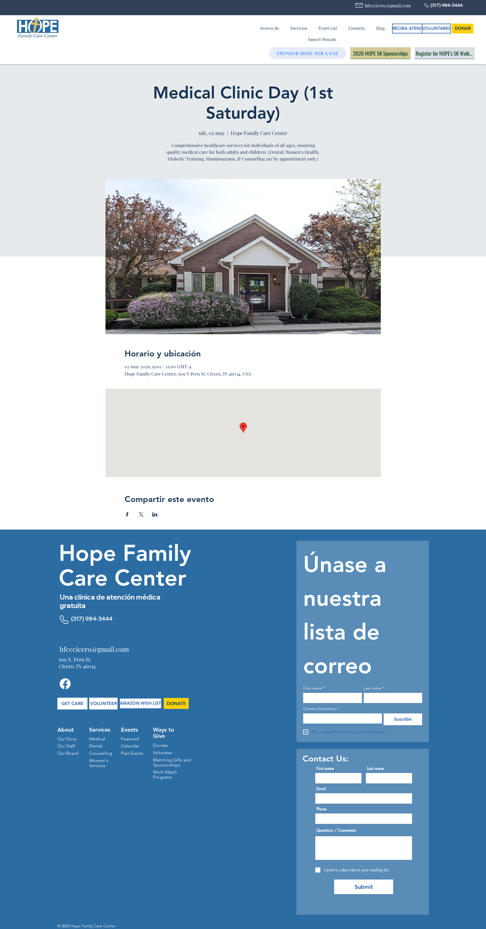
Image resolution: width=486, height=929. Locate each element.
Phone (321, 809)
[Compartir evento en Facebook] (127, 514)
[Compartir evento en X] (141, 514)
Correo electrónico (321, 708)
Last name (374, 688)
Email (321, 789)
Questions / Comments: (336, 830)
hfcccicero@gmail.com (388, 5)
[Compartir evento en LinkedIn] (155, 514)
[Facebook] (65, 683)
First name (314, 688)
